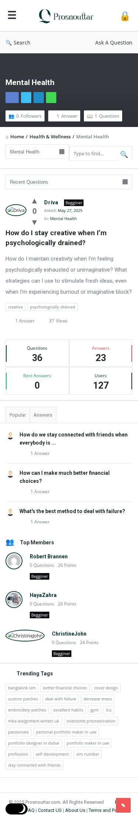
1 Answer (40, 453)
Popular (18, 415)
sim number (87, 754)
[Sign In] (125, 15)
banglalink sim (22, 687)
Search (22, 42)
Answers (42, 415)
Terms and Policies (108, 810)
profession (18, 754)
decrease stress (98, 698)
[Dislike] (34, 221)
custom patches (23, 698)
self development (52, 754)
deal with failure (60, 698)
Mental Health (63, 218)
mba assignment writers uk (33, 721)
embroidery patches (27, 710)
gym (95, 710)
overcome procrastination (91, 721)
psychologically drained (52, 307)
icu (109, 710)
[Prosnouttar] (68, 15)
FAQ (30, 810)
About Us (75, 810)
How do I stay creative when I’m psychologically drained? (57, 238)
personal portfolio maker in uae (66, 732)
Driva (51, 202)
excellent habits (68, 710)
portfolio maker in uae (88, 743)
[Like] (34, 199)
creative (15, 307)
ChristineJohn (69, 634)
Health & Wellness (50, 136)
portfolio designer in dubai (33, 743)
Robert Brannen (49, 556)
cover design (106, 687)
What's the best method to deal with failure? (72, 511)
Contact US (50, 810)
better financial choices (65, 687)
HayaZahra (43, 595)
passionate (18, 732)
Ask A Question (113, 42)
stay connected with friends (34, 765)
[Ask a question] (123, 805)
